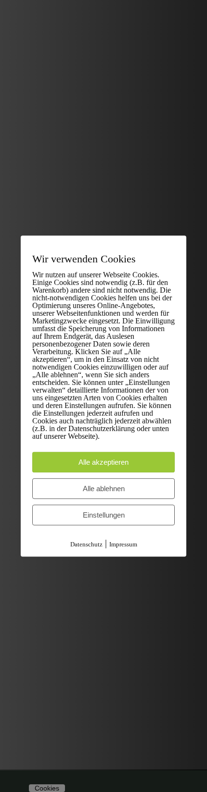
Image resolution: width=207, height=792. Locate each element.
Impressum (123, 544)
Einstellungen (104, 515)
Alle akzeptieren (103, 462)
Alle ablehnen (104, 488)
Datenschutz (86, 544)
